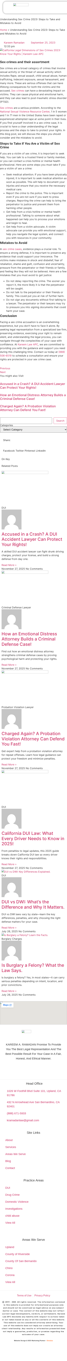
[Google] (13, 1070)
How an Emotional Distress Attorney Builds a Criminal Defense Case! (33, 397)
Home (3, 29)
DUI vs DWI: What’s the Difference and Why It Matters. (33, 904)
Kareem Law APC (28, 344)
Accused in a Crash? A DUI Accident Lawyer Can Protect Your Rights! (32, 385)
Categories (6, 425)
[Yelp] (23, 1070)
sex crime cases (12, 249)
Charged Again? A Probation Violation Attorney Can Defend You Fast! (28, 408)
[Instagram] (44, 1070)
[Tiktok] (54, 1070)
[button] (56, 7)
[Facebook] (33, 1070)
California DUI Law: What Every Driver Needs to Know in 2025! (33, 838)
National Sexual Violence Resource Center (25, 111)
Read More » (9, 565)
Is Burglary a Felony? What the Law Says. (33, 968)
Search (60, 420)
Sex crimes (17, 90)
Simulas (50, 1340)
